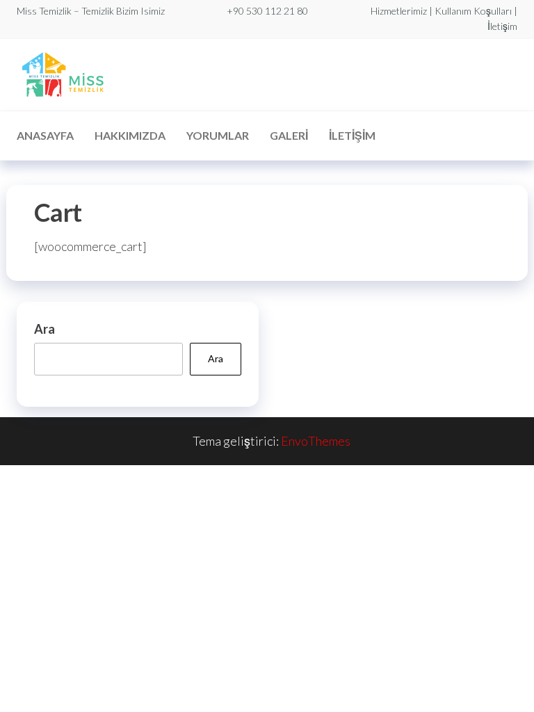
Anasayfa (45, 135)
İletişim (352, 135)
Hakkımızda (130, 135)
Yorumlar (217, 135)
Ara (44, 329)
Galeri (289, 135)
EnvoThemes (315, 440)
